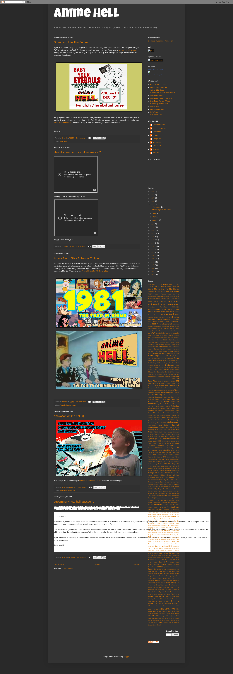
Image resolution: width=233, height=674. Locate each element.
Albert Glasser (160, 298)
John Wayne (175, 450)
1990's (169, 287)
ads (169, 294)
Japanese (160, 446)
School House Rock (160, 548)
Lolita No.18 (168, 466)
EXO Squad (169, 404)
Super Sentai (162, 578)
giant (168, 417)
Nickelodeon (159, 495)
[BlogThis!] (96, 138)
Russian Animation (159, 541)
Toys (177, 596)
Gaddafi (173, 415)
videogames (170, 613)
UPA (178, 606)
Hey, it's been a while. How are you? (77, 152)
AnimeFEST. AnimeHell (156, 324)
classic (166, 370)
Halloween (173, 422)
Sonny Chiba (152, 562)
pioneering (165, 514)
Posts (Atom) (68, 569)
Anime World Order (157, 109)
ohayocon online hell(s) (69, 416)
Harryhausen (163, 429)
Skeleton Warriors (158, 557)
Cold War (171, 372)
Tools (156, 596)
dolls (173, 395)
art (171, 328)
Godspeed (164, 420)
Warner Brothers (158, 618)
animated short (157, 304)
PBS (160, 510)
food (172, 410)
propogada (151, 528)
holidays (157, 434)
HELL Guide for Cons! (158, 85)
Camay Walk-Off (153, 346)
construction (167, 379)
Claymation (160, 372)
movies (176, 484)
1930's (160, 284)
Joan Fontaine (159, 450)
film (149, 411)
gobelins (150, 420)
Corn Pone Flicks (156, 95)
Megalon (176, 473)
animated (173, 301)
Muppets (167, 486)
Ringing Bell (175, 535)
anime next (157, 317)
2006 (153, 268)
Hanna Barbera (163, 425)
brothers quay (164, 342)
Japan (177, 443)
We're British (168, 618)
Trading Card (152, 599)
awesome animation (172, 333)
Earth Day (158, 401)
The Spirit (168, 589)
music (172, 486)
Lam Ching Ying (168, 461)
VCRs (158, 609)
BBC (149, 337)
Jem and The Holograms (168, 448)
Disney (176, 390)
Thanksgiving (171, 583)
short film (167, 553)
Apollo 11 (173, 326)
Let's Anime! (154, 112)
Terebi (164, 580)
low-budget (151, 468)
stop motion (163, 571)
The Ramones (159, 589)
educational (175, 401)
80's (170, 289)
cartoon (170, 351)
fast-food (163, 408)
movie (161, 484)
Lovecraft (176, 466)
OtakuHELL (159, 505)
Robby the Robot (158, 537)
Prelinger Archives (155, 521)
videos (177, 613)
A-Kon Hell (165, 291)
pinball (177, 512)
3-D (178, 287)
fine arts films (159, 410)
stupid (177, 573)
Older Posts (135, 565)
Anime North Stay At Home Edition (76, 258)
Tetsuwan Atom (174, 580)
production (151, 525)
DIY (149, 395)
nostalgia (171, 498)
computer (159, 379)
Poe (174, 516)
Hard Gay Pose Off (172, 427)
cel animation (169, 358)
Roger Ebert (170, 539)
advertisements (162, 296)
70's (166, 289)
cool (173, 379)
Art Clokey (175, 328)
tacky (169, 578)
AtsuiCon (171, 331)
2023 (153, 198)
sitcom (150, 557)
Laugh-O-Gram (158, 464)
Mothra (156, 484)
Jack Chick (157, 441)
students (166, 573)
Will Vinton (156, 620)
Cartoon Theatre (158, 354)
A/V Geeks (174, 291)
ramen (155, 532)
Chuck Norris (158, 367)
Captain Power (153, 351)
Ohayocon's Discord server (89, 481)
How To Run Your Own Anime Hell (162, 93)
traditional (161, 599)
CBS (162, 358)
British (157, 342)
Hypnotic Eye (152, 439)
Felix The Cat (171, 408)
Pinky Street (152, 514)
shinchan (163, 550)
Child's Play (152, 363)
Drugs (164, 399)
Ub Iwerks (167, 604)
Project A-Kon (166, 526)
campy (165, 346)
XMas (160, 623)
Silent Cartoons (163, 555)
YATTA (171, 622)
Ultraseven (158, 606)
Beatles (154, 337)
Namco (160, 491)
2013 (153, 246)
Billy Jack (167, 337)
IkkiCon (160, 439)
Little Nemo (156, 466)
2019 (153, 227)
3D (152, 289)
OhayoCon (71, 490)
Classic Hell (152, 372)
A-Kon (157, 291)
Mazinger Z (152, 473)
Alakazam (151, 298)
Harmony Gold (153, 429)
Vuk (167, 616)
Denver (172, 388)
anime (164, 309)
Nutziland (151, 500)
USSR (150, 609)
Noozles (164, 498)
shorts (150, 555)
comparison (151, 379)
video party (171, 611)
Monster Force (174, 482)
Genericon (157, 417)
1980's (163, 287)
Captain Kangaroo (173, 349)
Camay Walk (175, 344)
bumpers (151, 344)
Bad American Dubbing (160, 335)
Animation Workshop (157, 307)
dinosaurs (171, 390)
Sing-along (175, 555)
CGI (160, 360)
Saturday (151, 546)
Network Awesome (161, 493)
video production (159, 613)
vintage (162, 616)
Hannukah (175, 425)
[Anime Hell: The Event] (149, 73)
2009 (153, 259)
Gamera (150, 417)
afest (177, 296)
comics (176, 374)
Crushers (167, 383)
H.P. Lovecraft (161, 423)
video (177, 609)
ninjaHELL (156, 498)
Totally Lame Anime (167, 597)
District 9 (176, 392)
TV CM (160, 604)
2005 (153, 271)
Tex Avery (151, 582)
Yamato (165, 622)
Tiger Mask (162, 592)
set (173, 548)
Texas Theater (160, 582)
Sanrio (164, 544)
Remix (154, 535)
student (150, 573)
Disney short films (167, 392)
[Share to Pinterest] (104, 138)
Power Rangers (174, 519)
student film (158, 573)
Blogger (126, 657)
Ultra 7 (176, 604)
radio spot (170, 530)
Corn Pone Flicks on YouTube (161, 98)
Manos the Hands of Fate (156, 470)
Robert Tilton (170, 537)
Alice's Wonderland (173, 298)
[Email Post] (89, 138)
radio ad (163, 530)
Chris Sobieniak (159, 125)
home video (175, 434)
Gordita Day (152, 423)
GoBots (157, 420)
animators (175, 307)
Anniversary (165, 326)
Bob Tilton (151, 340)
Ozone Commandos (159, 507)
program (157, 525)
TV (155, 604)
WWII (155, 622)
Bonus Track (167, 340)
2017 (153, 233)
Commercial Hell (162, 376)
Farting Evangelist (154, 408)
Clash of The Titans (155, 369)
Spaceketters (152, 567)
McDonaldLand (161, 473)
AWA (153, 333)
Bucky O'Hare (174, 342)
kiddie (168, 457)
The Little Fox (171, 587)
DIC (155, 390)
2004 (153, 275)
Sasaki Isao (175, 544)
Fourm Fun (172, 413)
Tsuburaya (166, 601)
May (154, 217)
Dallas (156, 386)
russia (150, 541)
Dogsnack (167, 395)
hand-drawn (152, 425)
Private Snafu (174, 523)
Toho (168, 592)
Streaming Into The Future (71, 42)
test (168, 580)
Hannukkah (152, 427)
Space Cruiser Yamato (157, 564)
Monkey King (152, 482)
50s (159, 289)
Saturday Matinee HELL (163, 546)
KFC (164, 457)
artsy (149, 331)
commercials (173, 376)
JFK (178, 448)
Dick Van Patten (162, 390)
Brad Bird (176, 340)
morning (150, 484)
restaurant (160, 535)
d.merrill (156, 153)
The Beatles (164, 585)
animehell (168, 324)
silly (170, 555)
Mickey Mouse (165, 475)
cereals (156, 360)
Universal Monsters (169, 606)
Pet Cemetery (174, 509)
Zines (154, 625)
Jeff (159, 448)
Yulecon (176, 622)
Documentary (157, 395)
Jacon (150, 443)
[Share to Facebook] (101, 138)
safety (173, 541)
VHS (162, 609)
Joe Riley (167, 450)
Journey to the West (172, 452)
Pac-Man (170, 507)
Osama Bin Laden (159, 502)
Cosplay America (169, 381)
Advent (176, 294)
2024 (153, 195)
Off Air (157, 500)
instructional (167, 439)
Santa (168, 544)
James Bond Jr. (158, 443)
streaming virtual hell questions (74, 501)
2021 (153, 204)
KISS (159, 459)
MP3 (150, 486)
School (150, 548)
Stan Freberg (162, 569)
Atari (160, 331)
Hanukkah (161, 427)
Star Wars (155, 571)
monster (166, 482)
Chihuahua (175, 360)
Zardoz (150, 625)
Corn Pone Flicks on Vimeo (160, 101)
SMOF (173, 557)
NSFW (177, 498)
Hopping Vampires (154, 436)
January (156, 220)
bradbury (151, 342)
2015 (153, 240)
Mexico (156, 475)
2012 (153, 249)
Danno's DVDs (164, 386)
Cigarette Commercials (172, 367)
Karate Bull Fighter (165, 454)
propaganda (175, 525)
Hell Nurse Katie (156, 115)
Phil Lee (156, 149)
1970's (156, 287)
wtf (152, 623)
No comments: (81, 138)
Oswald (150, 505)
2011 (153, 253)
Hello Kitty (162, 432)
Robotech (151, 539)
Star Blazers (172, 569)
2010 (153, 256)
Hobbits (150, 434)
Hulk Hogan (165, 436)
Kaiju (154, 454)
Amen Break (153, 301)
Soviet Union (174, 562)
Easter (166, 401)
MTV (162, 486)
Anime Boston (173, 309)
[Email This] (94, 138)
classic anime (174, 369)
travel (160, 601)
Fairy (152, 406)
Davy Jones (165, 388)
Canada (171, 347)
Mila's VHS (174, 477)
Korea (172, 459)
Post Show (163, 519)
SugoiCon (162, 576)
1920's (154, 284)
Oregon (171, 500)
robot (177, 537)
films (152, 410)
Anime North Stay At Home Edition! (96, 271)
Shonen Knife (153, 553)
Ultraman (151, 606)
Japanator (151, 445)
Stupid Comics (153, 576)
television (158, 580)
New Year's (172, 493)
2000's (174, 287)
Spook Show (153, 569)
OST (177, 502)
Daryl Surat (157, 132)
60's (162, 289)
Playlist (170, 516)
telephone (151, 580)
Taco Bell (176, 578)
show (155, 555)
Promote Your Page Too (156, 75)
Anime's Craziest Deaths (161, 321)
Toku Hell (173, 592)
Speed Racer (174, 567)
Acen (150, 294)
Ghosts (163, 417)
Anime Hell (86, 14)
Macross (173, 468)
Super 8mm (175, 576)
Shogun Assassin (173, 550)
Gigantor (176, 417)
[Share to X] (99, 138)
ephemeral (152, 404)
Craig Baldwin (159, 383)
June (155, 214)
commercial (152, 376)
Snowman (158, 560)
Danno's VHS (174, 386)
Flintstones (167, 410)
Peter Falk (151, 512)
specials (166, 567)
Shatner (176, 548)
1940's (165, 284)
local (162, 466)
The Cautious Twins (159, 587)
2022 (153, 201)
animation (173, 304)
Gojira (177, 420)
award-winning (160, 333)
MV (154, 489)
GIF (172, 417)
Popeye (156, 519)
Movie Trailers (168, 484)
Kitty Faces (165, 459)
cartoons (168, 353)
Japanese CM (173, 446)
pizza (171, 514)
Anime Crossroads (167, 311)
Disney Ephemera (154, 392)
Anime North (71, 405)
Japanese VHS (153, 448)
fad (149, 406)
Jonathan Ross (153, 452)
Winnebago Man (165, 620)
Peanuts (166, 509)
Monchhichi (175, 480)
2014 (153, 243)
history (170, 432)
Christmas (169, 365)
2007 (153, 265)
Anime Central (154, 312)
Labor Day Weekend (155, 461)
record (171, 532)
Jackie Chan (175, 441)
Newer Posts (59, 565)
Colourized (158, 374)
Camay (167, 344)
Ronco (177, 539)
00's (149, 284)
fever (177, 408)
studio (172, 573)
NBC (174, 491)
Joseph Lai (161, 452)
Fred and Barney (159, 415)
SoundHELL (164, 562)
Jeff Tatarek (157, 142)
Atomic (165, 331)
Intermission (175, 439)
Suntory (168, 576)
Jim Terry (151, 450)
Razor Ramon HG (163, 532)
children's (160, 363)
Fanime (167, 406)
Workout (173, 620)
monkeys (160, 482)
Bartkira (176, 335)
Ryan (168, 541)
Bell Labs (160, 337)
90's (174, 289)
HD (169, 429)
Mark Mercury (169, 470)
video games (153, 611)
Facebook (176, 404)
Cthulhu (173, 383)
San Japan (157, 544)
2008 (153, 262)
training (154, 601)
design (177, 388)
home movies (165, 434)
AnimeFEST (174, 322)
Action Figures (160, 294)
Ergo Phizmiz (161, 404)
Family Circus (159, 406)
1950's (171, 284)
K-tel (149, 454)
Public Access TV (167, 528)
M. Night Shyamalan (163, 468)
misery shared (153, 480)
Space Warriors (173, 564)
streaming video (174, 571)
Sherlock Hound (153, 550)
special (160, 567)
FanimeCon (175, 406)
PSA (158, 528)
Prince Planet (162, 523)
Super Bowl (152, 578)
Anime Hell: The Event (155, 70)
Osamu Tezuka (170, 502)
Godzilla (171, 420)
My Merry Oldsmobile (161, 489)
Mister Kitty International (159, 104)
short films (175, 553)
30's (149, 289)
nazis (170, 491)
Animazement (154, 309)
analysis (163, 301)
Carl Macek (163, 351)
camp (161, 347)
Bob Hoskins (175, 337)
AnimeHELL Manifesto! (158, 87)
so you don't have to (170, 560)
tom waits (167, 594)
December (157, 207)
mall (178, 468)
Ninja (166, 496)
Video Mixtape (163, 611)
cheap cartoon (167, 360)
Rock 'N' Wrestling (160, 539)
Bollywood (159, 340)
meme (150, 475)
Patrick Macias (155, 107)
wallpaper (172, 616)
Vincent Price (153, 616)
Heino (173, 429)
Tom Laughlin (158, 594)
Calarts (161, 344)
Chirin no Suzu (159, 365)
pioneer (159, 514)
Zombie (159, 625)
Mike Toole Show (162, 477)
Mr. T (153, 486)
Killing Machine (152, 459)
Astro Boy (155, 331)
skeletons (167, 557)
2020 (153, 224)
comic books (168, 374)
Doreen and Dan (168, 397)
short (161, 553)
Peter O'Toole (170, 512)
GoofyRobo (157, 139)
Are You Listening (163, 328)
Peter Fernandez (160, 512)
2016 (153, 237)
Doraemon (158, 397)
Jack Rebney (166, 441)
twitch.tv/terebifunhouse (63, 123)
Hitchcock (176, 432)
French (167, 415)
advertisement (152, 296)
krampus (176, 459)
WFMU (175, 618)
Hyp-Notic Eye (174, 436)
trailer (167, 599)
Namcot (165, 491)
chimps (166, 363)
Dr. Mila (155, 135)
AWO (150, 335)
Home (97, 565)
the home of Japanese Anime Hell (160, 41)
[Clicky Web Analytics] (153, 642)
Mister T (169, 480)
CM (166, 372)
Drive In (158, 399)
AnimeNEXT (157, 326)
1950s (177, 284)
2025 (153, 192)
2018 (153, 230)
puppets (156, 530)
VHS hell (170, 608)
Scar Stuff (176, 546)
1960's (150, 287)
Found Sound (162, 413)
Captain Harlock (159, 349)
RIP (149, 537)
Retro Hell (167, 535)
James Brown (169, 443)
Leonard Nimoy (169, 464)
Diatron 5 (151, 390)
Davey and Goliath (154, 388)
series (169, 548)
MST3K (157, 486)
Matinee (176, 470)
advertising (171, 296)
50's (155, 289)
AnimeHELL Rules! (157, 90)
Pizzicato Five (163, 516)
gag (178, 415)
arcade (154, 328)
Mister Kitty (162, 480)
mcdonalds (169, 473)
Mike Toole (157, 146)
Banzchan (171, 335)
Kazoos (159, 457)
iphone (150, 441)
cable (156, 344)
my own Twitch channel (128, 50)
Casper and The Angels (167, 356)
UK (173, 604)
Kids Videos (175, 457)
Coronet (160, 381)
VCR (154, 609)
